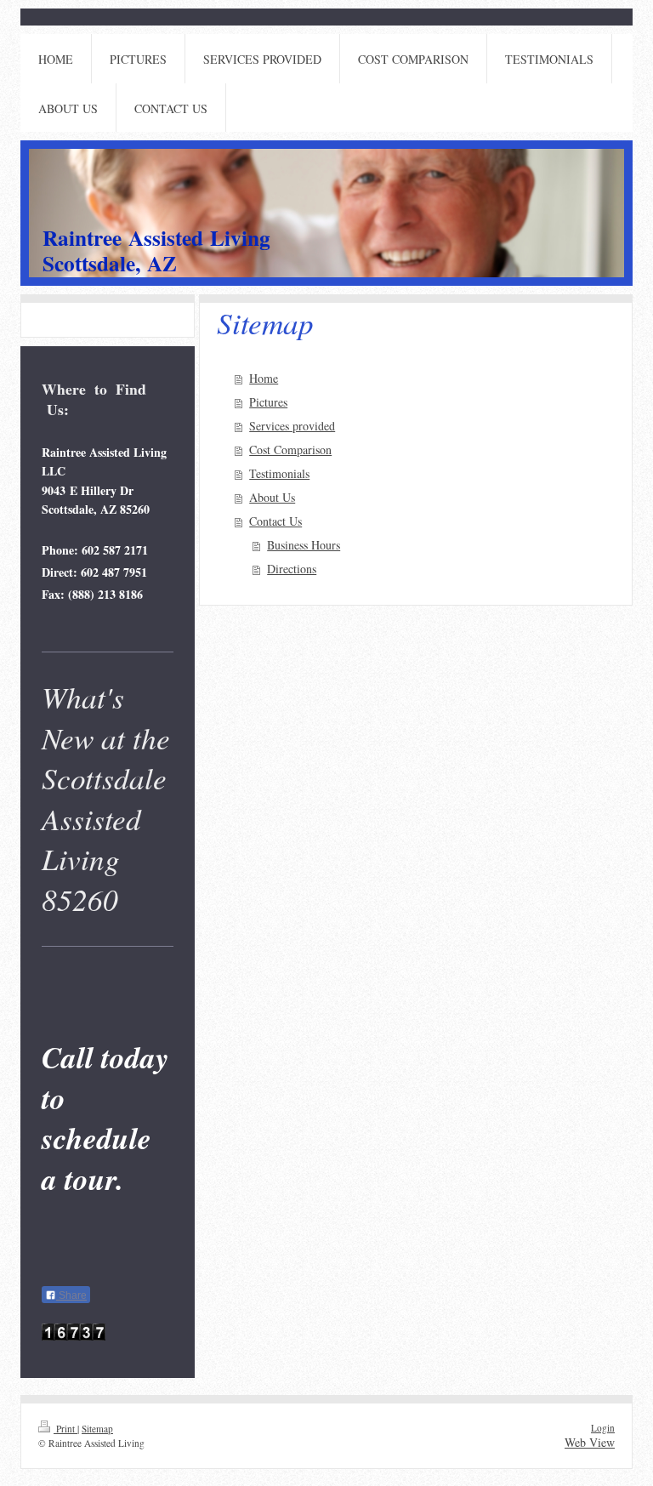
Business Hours (303, 545)
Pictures (268, 402)
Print (65, 1428)
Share (71, 1295)
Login (603, 1427)
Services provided (292, 426)
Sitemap (97, 1428)
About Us (272, 497)
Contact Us (275, 521)
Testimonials (279, 473)
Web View (590, 1442)
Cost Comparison (290, 449)
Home (263, 378)
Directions (291, 569)
